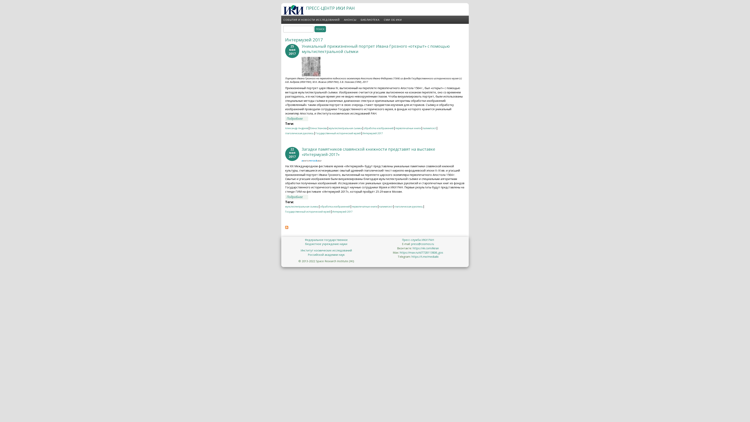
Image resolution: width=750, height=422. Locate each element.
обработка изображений (379, 128)
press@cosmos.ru (422, 244)
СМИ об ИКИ (393, 19)
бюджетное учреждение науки (326, 244)
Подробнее (297, 118)
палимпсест (429, 128)
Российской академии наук (326, 255)
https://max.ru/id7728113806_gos (421, 252)
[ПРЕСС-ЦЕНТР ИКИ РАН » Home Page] (293, 13)
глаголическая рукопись (299, 133)
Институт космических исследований (326, 250)
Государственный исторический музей (338, 133)
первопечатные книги (408, 128)
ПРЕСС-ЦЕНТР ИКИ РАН (330, 8)
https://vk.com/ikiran (426, 248)
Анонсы (350, 19)
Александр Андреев (296, 128)
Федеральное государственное (326, 240)
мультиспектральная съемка (345, 128)
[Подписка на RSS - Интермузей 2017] (286, 228)
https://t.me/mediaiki (425, 256)
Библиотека (370, 19)
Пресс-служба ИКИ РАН (418, 240)
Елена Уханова (318, 128)
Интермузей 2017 (372, 133)
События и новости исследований (311, 19)
